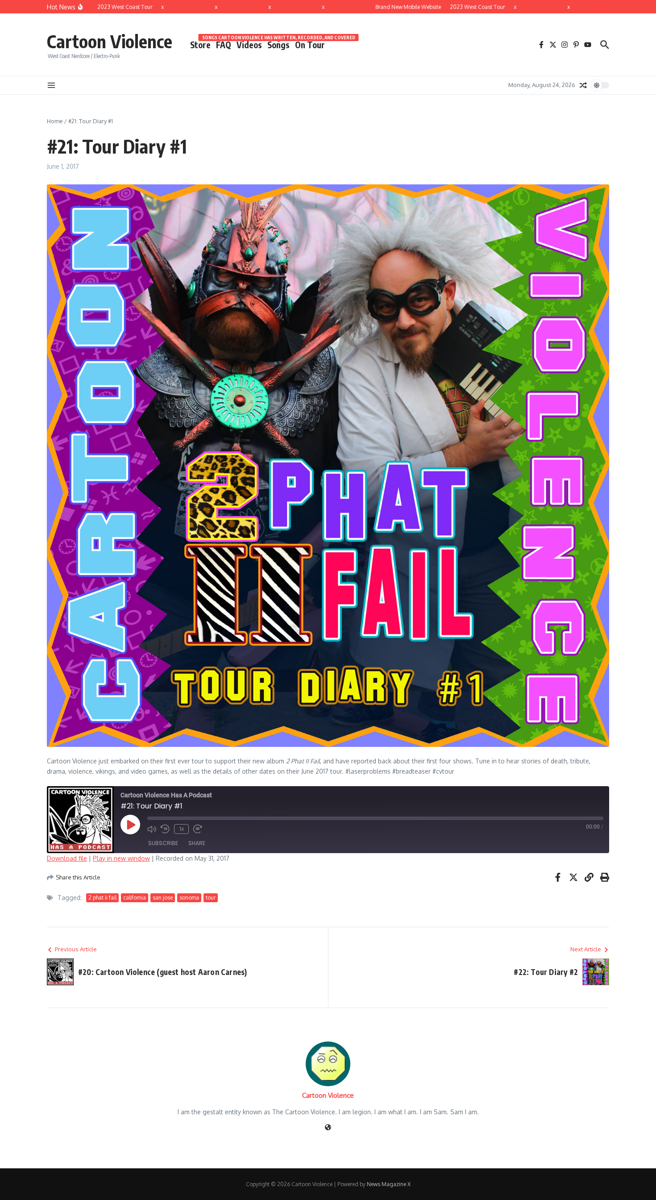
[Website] (328, 1128)
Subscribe (163, 843)
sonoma (189, 897)
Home (55, 121)
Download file (67, 858)
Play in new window (121, 858)
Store (200, 44)
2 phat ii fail (102, 897)
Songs (278, 44)
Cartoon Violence (109, 41)
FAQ (223, 44)
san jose (163, 897)
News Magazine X (389, 1184)
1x (181, 828)
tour (211, 897)
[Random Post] (583, 85)
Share (196, 843)
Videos (249, 44)
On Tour (310, 44)
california (134, 897)
